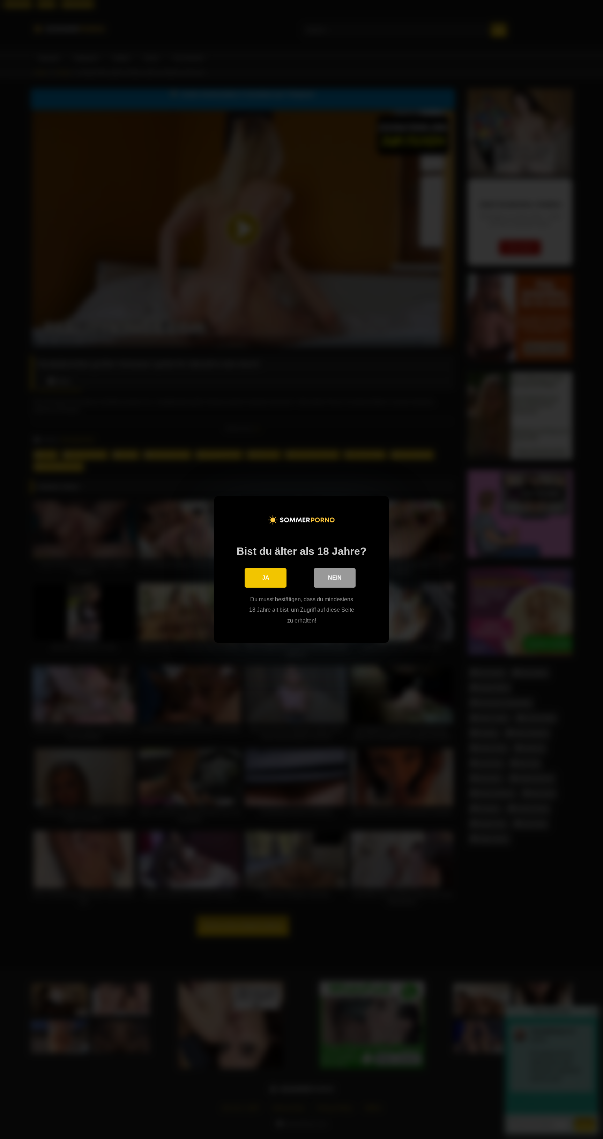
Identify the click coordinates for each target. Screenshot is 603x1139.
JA (265, 578)
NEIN (335, 578)
